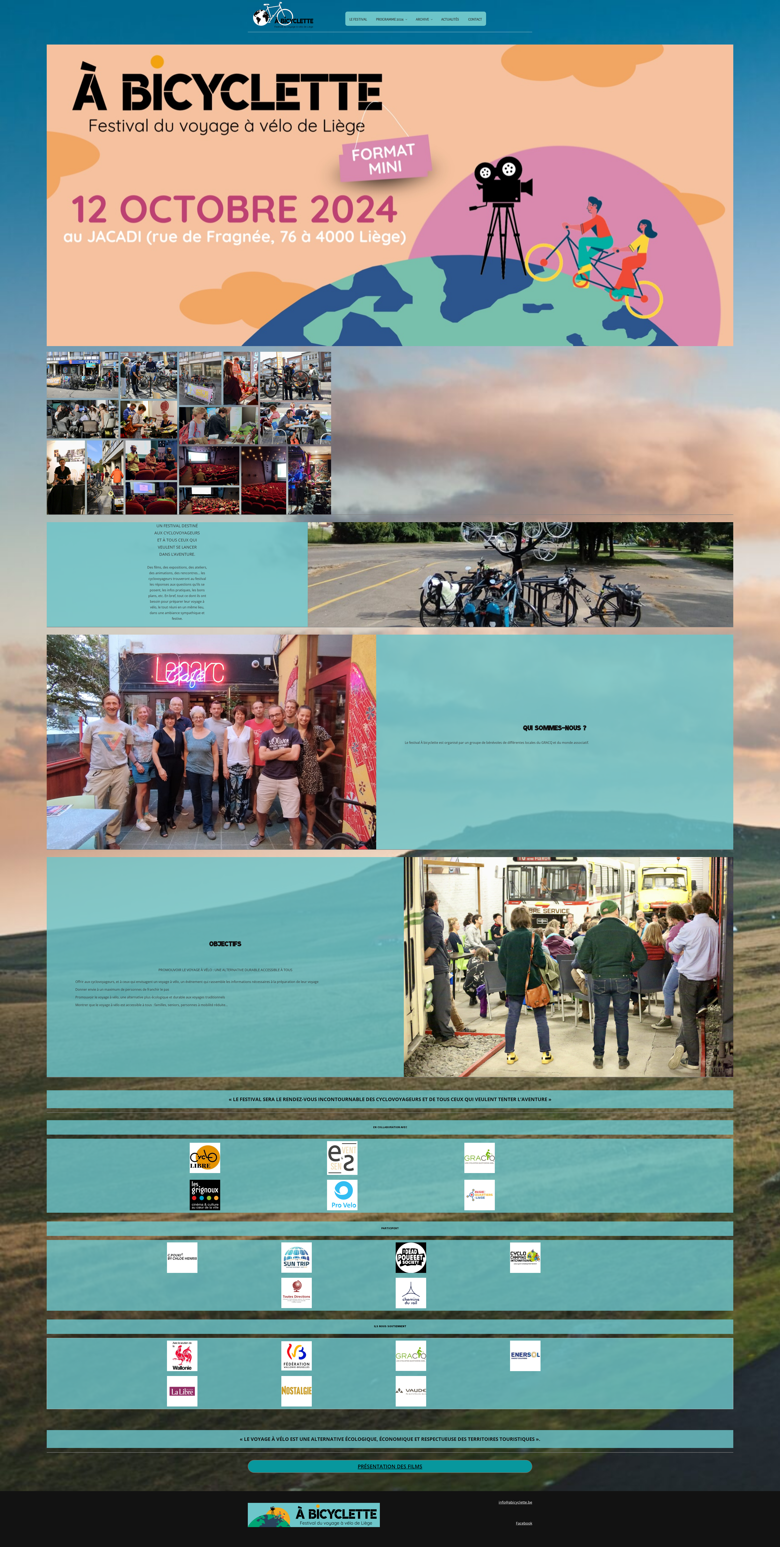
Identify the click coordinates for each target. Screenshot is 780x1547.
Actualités (450, 19)
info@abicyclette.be (515, 1502)
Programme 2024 (390, 19)
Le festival (358, 19)
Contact (475, 19)
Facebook (524, 1523)
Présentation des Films (390, 1466)
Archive (422, 19)
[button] (82, 375)
